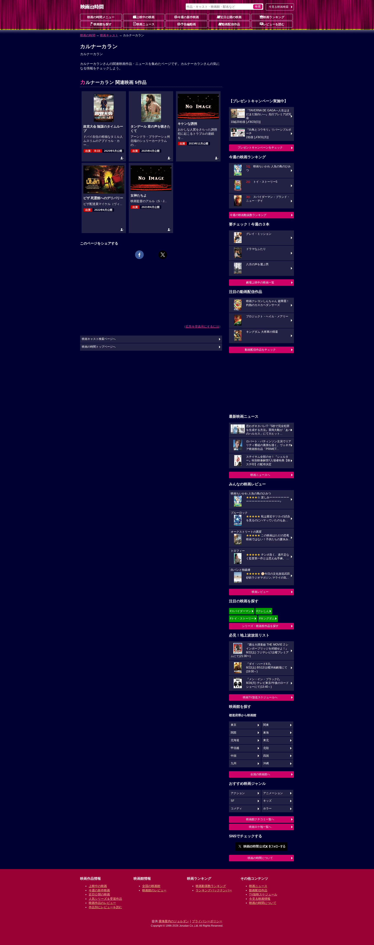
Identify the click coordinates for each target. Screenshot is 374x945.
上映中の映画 (145, 17)
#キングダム (267, 618)
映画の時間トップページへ (99, 346)
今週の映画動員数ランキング (248, 215)
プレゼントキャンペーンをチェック (260, 147)
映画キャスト (109, 35)
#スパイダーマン (240, 611)
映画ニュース (145, 24)
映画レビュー (260, 591)
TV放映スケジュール (263, 894)
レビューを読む (273, 24)
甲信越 (235, 748)
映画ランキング (273, 17)
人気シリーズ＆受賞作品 (105, 898)
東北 (266, 740)
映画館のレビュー (154, 890)
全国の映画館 (151, 886)
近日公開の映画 (231, 17)
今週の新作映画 (188, 17)
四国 (266, 755)
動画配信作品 (231, 24)
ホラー (267, 808)
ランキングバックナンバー (214, 890)
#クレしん (262, 611)
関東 (266, 724)
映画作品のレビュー (102, 903)
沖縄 (266, 763)
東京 (233, 724)
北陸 (266, 748)
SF (232, 800)
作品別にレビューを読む (105, 907)
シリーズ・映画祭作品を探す (260, 626)
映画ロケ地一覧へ (260, 826)
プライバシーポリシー (207, 921)
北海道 (235, 740)
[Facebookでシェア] (139, 254)
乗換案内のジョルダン (174, 921)
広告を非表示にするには (202, 326)
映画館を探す (103, 24)
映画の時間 (87, 35)
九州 (233, 763)
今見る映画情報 (259, 898)
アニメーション (273, 793)
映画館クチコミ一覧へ (260, 819)
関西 (233, 732)
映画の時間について (260, 858)
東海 (266, 732)
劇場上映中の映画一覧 (260, 282)
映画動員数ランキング (211, 886)
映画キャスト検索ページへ (99, 339)
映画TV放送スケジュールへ (260, 697)
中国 (233, 755)
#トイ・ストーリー (242, 618)
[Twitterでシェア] (162, 254)
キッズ (267, 800)
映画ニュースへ (260, 474)
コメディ (236, 808)
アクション (238, 793)
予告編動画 (188, 24)
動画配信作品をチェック (260, 349)
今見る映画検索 (279, 6)
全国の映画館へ (260, 774)
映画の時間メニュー (100, 17)
